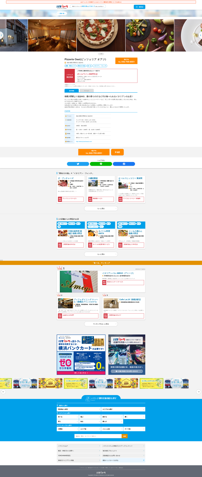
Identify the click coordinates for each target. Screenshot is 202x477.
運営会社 (121, 467)
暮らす (105, 421)
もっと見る (101, 208)
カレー (101, 226)
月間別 (60, 429)
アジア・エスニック (93, 226)
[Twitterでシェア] (78, 164)
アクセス (86, 91)
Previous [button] (2, 35)
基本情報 (71, 91)
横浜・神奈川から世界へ (66, 451)
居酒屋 (120, 226)
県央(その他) (81, 66)
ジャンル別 (106, 429)
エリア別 (83, 429)
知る (81, 421)
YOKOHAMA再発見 (64, 455)
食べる (89, 66)
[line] (101, 164)
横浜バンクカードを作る (110, 460)
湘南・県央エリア (70, 66)
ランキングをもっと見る (101, 324)
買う (59, 421)
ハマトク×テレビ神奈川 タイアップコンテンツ (117, 446)
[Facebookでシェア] (124, 164)
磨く (126, 417)
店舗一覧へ (62, 13)
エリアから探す (108, 409)
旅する (105, 417)
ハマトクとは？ (63, 446)
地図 (118, 152)
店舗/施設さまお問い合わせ (111, 455)
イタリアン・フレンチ (100, 66)
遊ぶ (81, 417)
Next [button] (200, 35)
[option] (101, 35)
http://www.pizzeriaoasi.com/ (84, 141)
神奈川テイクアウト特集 (66, 460)
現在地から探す (63, 409)
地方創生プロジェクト (110, 451)
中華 (59, 226)
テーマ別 (127, 429)
